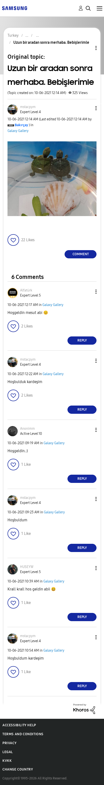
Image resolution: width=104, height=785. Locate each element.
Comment (81, 254)
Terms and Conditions (23, 734)
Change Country (17, 769)
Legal (7, 752)
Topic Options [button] (88, 48)
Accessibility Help (19, 725)
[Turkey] (14, 8)
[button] (88, 108)
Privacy (9, 743)
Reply (82, 340)
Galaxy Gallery (18, 131)
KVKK (7, 761)
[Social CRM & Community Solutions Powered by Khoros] (84, 708)
